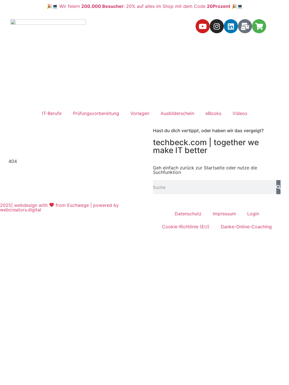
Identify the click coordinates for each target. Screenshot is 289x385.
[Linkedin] (231, 26)
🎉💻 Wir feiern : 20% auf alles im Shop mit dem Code (145, 6)
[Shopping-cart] (259, 26)
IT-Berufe (52, 113)
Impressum (224, 213)
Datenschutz (188, 213)
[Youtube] (203, 26)
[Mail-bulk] (245, 26)
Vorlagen (139, 113)
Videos (240, 113)
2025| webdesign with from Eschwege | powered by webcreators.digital (59, 207)
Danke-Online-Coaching (246, 226)
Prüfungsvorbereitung (96, 113)
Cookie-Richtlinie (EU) (185, 226)
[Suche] (278, 187)
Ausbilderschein (177, 113)
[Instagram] (217, 26)
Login (253, 213)
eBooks (213, 113)
